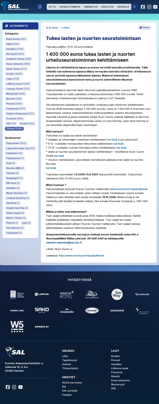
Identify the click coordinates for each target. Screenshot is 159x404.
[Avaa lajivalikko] (40, 7)
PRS (113, 388)
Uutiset (66, 364)
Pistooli (115, 360)
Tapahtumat (69, 360)
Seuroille (123, 6)
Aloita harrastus (72, 382)
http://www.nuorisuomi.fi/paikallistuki (81, 255)
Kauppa (67, 394)
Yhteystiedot (70, 368)
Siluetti (115, 376)
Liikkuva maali (119, 368)
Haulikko (116, 364)
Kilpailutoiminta (70, 6)
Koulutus (107, 6)
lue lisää (112, 139)
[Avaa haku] (134, 7)
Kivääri (115, 356)
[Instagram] (149, 7)
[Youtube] (155, 7)
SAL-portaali (69, 390)
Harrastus (91, 6)
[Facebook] (143, 7)
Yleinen (65, 28)
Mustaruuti (118, 384)
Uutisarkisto (19, 25)
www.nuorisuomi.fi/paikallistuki (129, 189)
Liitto (52, 6)
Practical (116, 372)
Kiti (64, 386)
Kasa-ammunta (120, 380)
